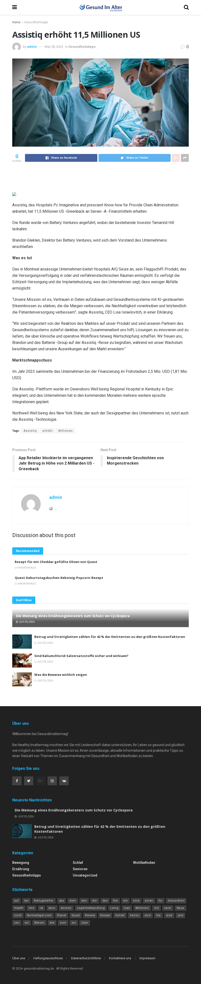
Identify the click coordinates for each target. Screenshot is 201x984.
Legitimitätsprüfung (91, 908)
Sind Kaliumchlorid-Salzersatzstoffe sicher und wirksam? (81, 656)
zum (63, 922)
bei (26, 900)
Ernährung (20, 869)
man (127, 908)
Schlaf (78, 863)
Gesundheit (176, 900)
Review (90, 915)
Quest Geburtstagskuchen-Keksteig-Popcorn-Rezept (59, 577)
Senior (134, 915)
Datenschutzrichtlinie (86, 958)
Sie (158, 915)
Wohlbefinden (144, 863)
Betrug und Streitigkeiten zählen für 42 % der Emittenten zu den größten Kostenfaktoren (109, 636)
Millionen (65, 431)
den (84, 900)
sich (148, 915)
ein (125, 900)
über (84, 922)
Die (115, 900)
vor (27, 922)
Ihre (31, 908)
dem (72, 900)
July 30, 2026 (26, 622)
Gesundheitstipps (36, 22)
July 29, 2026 (45, 643)
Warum (39, 922)
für (161, 900)
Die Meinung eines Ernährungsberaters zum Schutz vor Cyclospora (73, 615)
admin (32, 46)
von (16, 922)
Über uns (18, 958)
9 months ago (26, 567)
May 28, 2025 (54, 46)
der (94, 900)
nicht (18, 915)
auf (16, 900)
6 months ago (26, 583)
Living (114, 908)
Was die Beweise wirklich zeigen (60, 674)
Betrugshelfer (44, 900)
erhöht (47, 431)
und (180, 915)
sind (169, 915)
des (105, 900)
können (66, 908)
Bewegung (20, 863)
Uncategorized (85, 875)
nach (167, 908)
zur (74, 922)
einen (149, 900)
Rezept (105, 915)
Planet (61, 915)
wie (52, 922)
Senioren (80, 869)
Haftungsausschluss (48, 958)
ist (41, 908)
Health (18, 908)
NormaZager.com (39, 915)
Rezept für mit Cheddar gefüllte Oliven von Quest (56, 562)
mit (156, 908)
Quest (76, 915)
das (61, 900)
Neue (180, 908)
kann (52, 908)
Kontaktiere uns (120, 958)
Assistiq (30, 431)
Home (16, 22)
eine (136, 900)
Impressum (147, 958)
